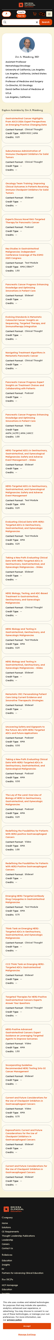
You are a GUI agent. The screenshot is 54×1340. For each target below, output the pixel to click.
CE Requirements (10, 1231)
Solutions (6, 1227)
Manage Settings (27, 1334)
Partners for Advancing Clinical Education (22, 1273)
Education (7, 1260)
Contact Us (7, 1248)
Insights (6, 1264)
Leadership (7, 1240)
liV (3, 1269)
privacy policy (14, 1320)
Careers (5, 1244)
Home (5, 1223)
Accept (27, 1326)
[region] (27, 1317)
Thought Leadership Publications (18, 1235)
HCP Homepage (10, 1285)
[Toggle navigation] (49, 14)
